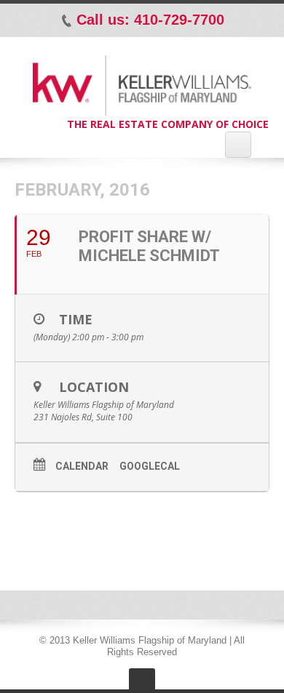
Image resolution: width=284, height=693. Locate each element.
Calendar (82, 466)
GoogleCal (149, 466)
